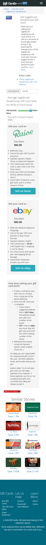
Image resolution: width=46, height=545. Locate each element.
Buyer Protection (6, 513)
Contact (20, 501)
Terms (35, 504)
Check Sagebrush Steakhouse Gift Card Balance (28, 82)
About (35, 501)
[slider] (31, 110)
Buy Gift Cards (5, 502)
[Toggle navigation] (41, 3)
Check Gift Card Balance (23, 505)
